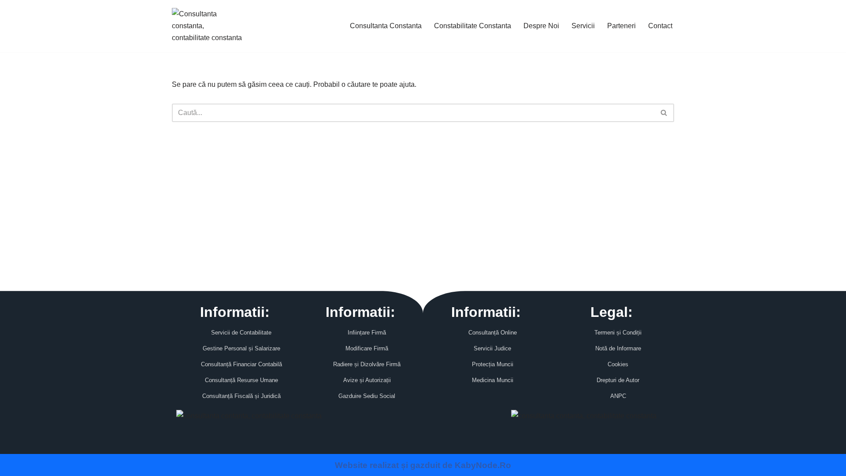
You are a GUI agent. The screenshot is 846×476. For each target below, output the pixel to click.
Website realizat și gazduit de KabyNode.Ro (423, 465)
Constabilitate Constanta (472, 26)
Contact (660, 26)
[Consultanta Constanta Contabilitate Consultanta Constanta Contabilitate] (207, 26)
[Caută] (664, 113)
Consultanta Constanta (386, 26)
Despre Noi (541, 26)
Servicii (583, 26)
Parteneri (621, 26)
